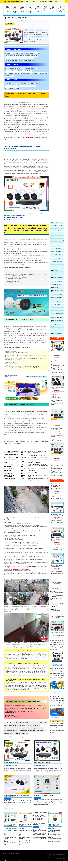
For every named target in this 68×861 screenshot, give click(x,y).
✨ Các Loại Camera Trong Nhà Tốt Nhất (56, 596)
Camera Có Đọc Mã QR (56, 248)
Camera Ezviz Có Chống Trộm (56, 226)
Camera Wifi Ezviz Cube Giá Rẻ (57, 291)
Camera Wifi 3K (54, 287)
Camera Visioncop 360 (56, 309)
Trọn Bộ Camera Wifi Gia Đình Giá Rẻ (42, 762)
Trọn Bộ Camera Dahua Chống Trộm (27, 86)
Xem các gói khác (8, 847)
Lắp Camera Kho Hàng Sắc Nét (15, 18)
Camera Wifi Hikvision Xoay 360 (57, 321)
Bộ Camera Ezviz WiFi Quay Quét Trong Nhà (57, 489)
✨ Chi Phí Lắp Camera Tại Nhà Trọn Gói (56, 608)
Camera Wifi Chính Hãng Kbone (56, 278)
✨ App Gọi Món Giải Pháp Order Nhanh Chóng (56, 587)
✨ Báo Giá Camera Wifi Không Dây (55, 590)
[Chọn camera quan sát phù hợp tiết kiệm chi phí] (63, 9)
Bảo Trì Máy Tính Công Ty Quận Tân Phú (57, 692)
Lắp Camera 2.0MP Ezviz (56, 302)
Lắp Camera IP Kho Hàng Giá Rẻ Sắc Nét (57, 456)
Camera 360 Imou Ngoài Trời (56, 334)
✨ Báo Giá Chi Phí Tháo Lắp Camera (56, 593)
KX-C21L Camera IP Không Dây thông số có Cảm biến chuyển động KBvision (16, 796)
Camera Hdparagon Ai (56, 230)
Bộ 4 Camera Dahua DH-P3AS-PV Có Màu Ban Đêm (57, 515)
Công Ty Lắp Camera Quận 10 (33, 725)
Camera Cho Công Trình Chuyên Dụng (56, 269)
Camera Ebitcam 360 (28, 73)
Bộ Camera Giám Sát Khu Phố (11, 730)
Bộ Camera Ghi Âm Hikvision (11, 86)
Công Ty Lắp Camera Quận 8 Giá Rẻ (38, 722)
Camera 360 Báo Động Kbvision (56, 325)
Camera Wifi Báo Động (26, 70)
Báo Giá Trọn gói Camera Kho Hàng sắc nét (56, 422)
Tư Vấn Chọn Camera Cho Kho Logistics (57, 255)
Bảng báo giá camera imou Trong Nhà (14, 60)
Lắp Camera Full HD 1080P (56, 284)
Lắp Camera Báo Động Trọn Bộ (12, 88)
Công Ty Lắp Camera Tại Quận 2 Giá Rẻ (19, 722)
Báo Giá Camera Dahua (57, 632)
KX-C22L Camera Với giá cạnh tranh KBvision (45, 795)
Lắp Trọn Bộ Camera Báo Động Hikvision (14, 83)
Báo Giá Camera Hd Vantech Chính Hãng (57, 665)
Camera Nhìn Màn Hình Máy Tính (57, 273)
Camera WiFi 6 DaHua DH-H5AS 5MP (39, 824)
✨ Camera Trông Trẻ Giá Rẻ (56, 603)
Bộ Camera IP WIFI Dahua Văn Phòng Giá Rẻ (57, 540)
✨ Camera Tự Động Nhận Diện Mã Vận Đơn (56, 605)
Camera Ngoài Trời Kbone (57, 245)
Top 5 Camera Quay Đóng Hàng (32, 53)
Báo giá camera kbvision (30, 60)
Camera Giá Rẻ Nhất (55, 258)
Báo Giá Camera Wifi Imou (28, 58)
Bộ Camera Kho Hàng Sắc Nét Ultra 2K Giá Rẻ (57, 388)
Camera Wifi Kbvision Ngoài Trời (30, 68)
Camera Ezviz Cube (9, 75)
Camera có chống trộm (56, 266)
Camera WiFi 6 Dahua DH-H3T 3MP (25, 825)
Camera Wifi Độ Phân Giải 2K (40, 73)
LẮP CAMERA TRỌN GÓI (34, 1)
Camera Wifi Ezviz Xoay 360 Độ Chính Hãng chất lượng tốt (57, 313)
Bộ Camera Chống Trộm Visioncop (32, 83)
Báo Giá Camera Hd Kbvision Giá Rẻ (12, 728)
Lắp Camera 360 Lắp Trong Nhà (57, 329)
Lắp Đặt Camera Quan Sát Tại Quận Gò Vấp (14, 725)
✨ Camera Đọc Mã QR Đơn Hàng (56, 599)
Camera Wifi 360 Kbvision (56, 294)
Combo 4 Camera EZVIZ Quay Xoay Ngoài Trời (9, 825)
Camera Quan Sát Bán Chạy (57, 240)
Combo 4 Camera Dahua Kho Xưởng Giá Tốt (56, 566)
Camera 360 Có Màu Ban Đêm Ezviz (56, 305)
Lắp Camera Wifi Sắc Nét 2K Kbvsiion (13, 68)
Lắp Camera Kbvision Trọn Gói (57, 233)
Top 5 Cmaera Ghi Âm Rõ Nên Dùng (13, 55)
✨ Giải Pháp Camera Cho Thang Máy (56, 611)
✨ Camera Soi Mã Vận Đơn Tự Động (57, 601)
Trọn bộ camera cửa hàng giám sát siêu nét (32, 728)
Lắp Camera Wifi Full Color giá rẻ (12, 70)
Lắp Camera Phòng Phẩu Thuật (56, 262)
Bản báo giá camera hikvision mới (13, 58)
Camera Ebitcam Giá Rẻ (56, 281)
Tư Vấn (55, 1)
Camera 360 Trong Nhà (56, 317)
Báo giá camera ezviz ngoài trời (30, 55)
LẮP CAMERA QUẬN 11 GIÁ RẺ (11, 1)
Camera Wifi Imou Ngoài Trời (56, 298)
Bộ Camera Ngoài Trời (56, 237)
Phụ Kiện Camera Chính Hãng (46, 1)
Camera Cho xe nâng (56, 251)
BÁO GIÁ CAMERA (25, 1)
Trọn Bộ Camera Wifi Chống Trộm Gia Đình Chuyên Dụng (33, 730)
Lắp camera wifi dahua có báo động (13, 73)
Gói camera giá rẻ (9, 809)
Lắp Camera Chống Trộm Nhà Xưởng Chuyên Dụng (16, 733)
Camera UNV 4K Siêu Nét (56, 243)
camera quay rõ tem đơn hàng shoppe (14, 53)
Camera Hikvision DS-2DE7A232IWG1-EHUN (53, 825)
